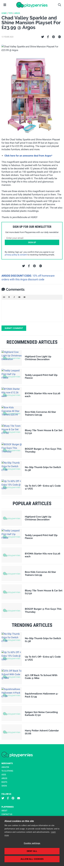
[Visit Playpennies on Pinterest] (13, 798)
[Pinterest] (53, 36)
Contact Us (6, 814)
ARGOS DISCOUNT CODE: (16, 275)
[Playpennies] (32, 5)
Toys (10, 13)
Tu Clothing (7, 771)
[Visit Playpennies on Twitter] (2, 798)
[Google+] (59, 36)
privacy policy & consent (16, 254)
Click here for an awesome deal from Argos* (28, 155)
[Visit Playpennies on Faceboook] (8, 798)
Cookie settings (32, 843)
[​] (32, 310)
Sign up (32, 242)
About (4, 810)
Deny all (32, 851)
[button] (4, 297)
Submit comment (14, 328)
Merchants (7, 763)
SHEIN (4, 786)
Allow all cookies (32, 859)
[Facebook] (48, 36)
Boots (4, 782)
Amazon (5, 767)
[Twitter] (43, 36)
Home (4, 13)
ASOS (3, 774)
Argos (17, 13)
